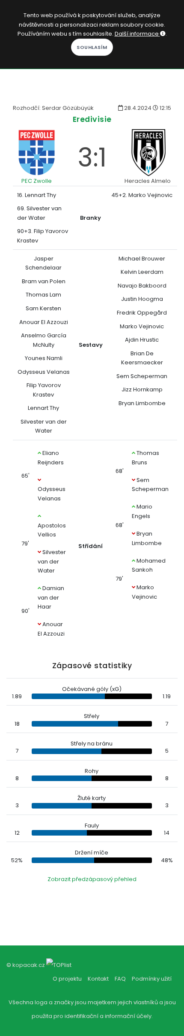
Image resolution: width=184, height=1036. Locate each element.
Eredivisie (92, 119)
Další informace (137, 34)
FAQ (120, 979)
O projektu (67, 979)
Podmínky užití (152, 979)
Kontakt (98, 979)
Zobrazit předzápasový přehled (92, 879)
